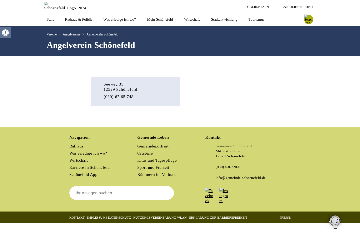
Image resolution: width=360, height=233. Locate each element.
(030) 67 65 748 (119, 96)
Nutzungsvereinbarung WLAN (160, 217)
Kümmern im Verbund (157, 174)
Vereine (52, 34)
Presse (285, 217)
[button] (5, 32)
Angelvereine (71, 34)
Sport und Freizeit (153, 167)
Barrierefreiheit (297, 7)
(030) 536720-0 (228, 167)
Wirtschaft (78, 160)
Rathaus (76, 146)
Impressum (96, 217)
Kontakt (77, 217)
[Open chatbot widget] (335, 222)
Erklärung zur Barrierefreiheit (218, 217)
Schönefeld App (83, 174)
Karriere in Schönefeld (89, 167)
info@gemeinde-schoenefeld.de (241, 178)
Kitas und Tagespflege (157, 160)
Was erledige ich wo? (119, 19)
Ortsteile (145, 153)
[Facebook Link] (212, 200)
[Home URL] (65, 8)
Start (50, 19)
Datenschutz (119, 217)
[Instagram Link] (226, 200)
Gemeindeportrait (153, 146)
